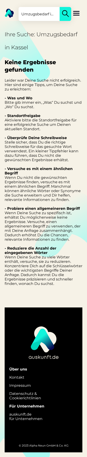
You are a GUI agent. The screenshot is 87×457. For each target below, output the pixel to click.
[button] (76, 14)
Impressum (20, 385)
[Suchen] (65, 14)
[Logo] (7, 13)
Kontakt (16, 377)
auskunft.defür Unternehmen (25, 416)
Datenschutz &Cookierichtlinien (25, 395)
